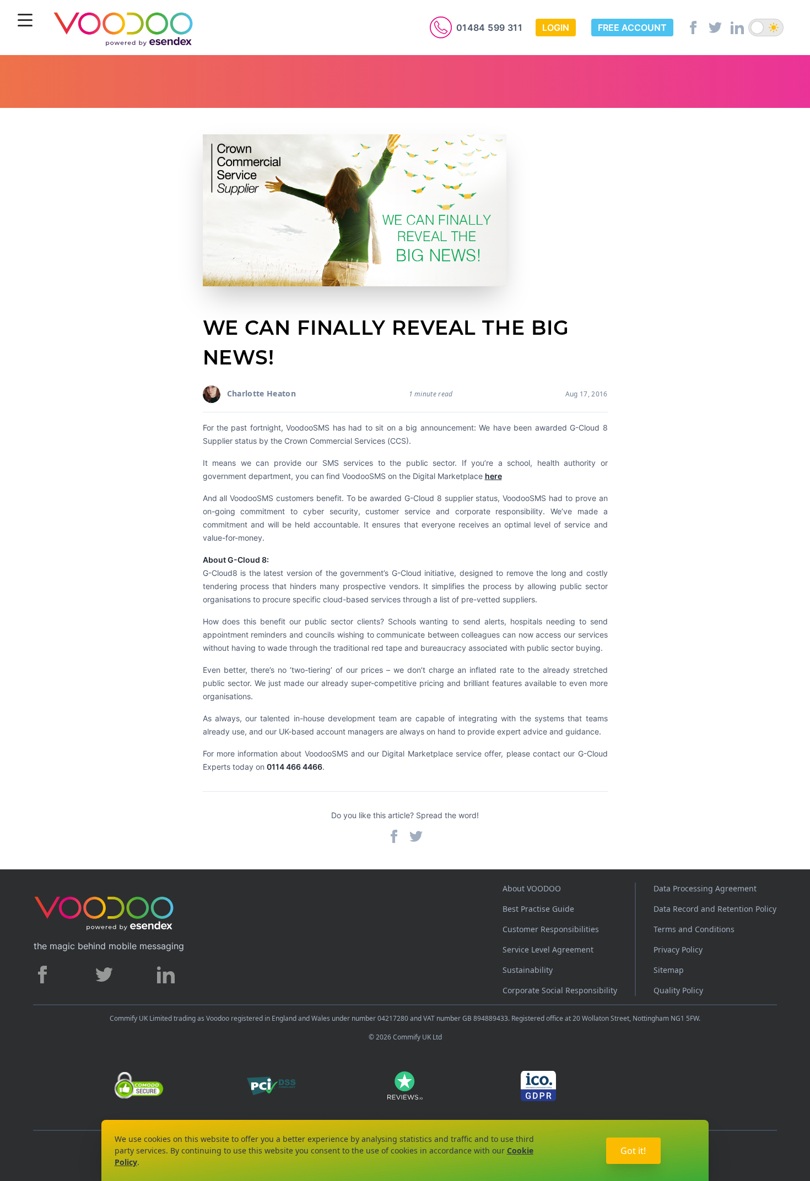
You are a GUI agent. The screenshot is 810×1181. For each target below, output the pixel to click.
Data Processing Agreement (705, 888)
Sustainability (528, 970)
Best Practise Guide (538, 909)
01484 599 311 (489, 27)
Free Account (632, 27)
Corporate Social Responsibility (560, 990)
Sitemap (669, 970)
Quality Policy (678, 990)
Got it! (633, 1151)
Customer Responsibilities (551, 929)
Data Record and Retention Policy (715, 909)
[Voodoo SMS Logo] (123, 28)
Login (555, 27)
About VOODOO (532, 888)
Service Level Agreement (548, 949)
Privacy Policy (678, 949)
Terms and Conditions (694, 929)
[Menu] (25, 21)
